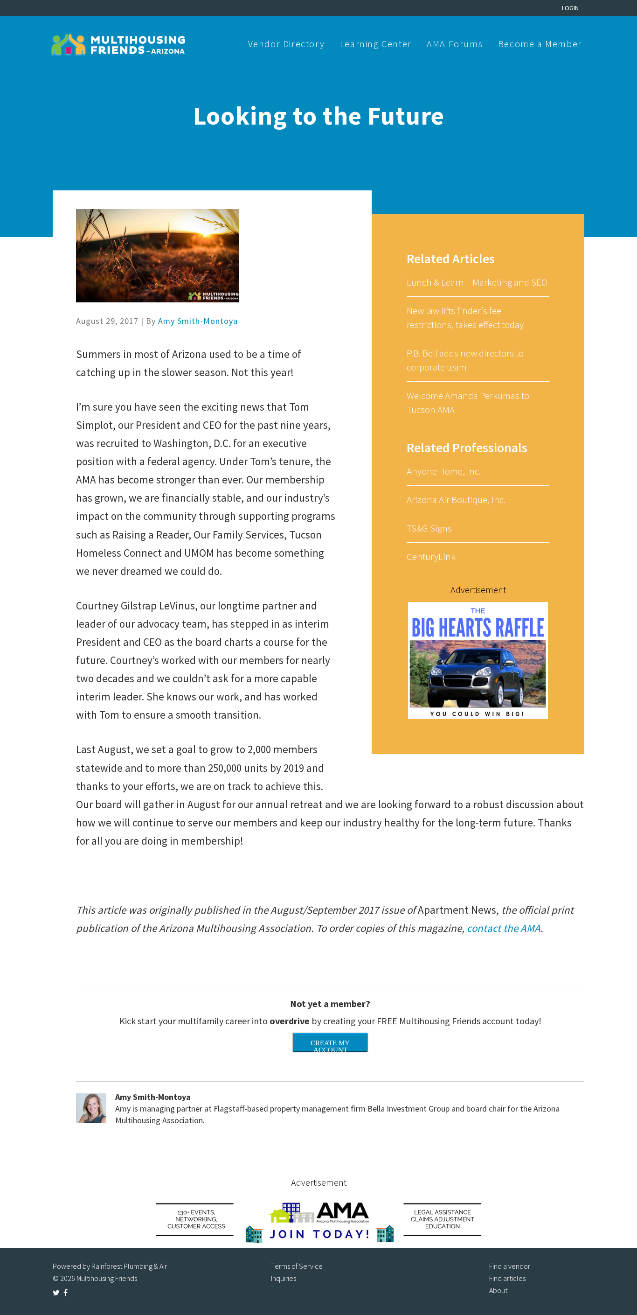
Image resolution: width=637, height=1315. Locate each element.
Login (570, 8)
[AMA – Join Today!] (318, 1219)
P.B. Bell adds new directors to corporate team (465, 360)
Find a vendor (509, 1266)
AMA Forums (455, 43)
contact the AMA (503, 928)
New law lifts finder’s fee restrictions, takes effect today (465, 317)
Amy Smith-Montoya (198, 320)
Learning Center (376, 43)
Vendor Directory (286, 43)
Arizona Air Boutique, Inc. (456, 499)
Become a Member (540, 43)
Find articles (507, 1278)
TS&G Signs (429, 528)
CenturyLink (431, 556)
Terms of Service (297, 1266)
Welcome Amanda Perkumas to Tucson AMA (468, 402)
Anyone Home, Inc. (444, 471)
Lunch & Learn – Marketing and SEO (477, 282)
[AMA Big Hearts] (478, 659)
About (498, 1290)
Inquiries (283, 1278)
